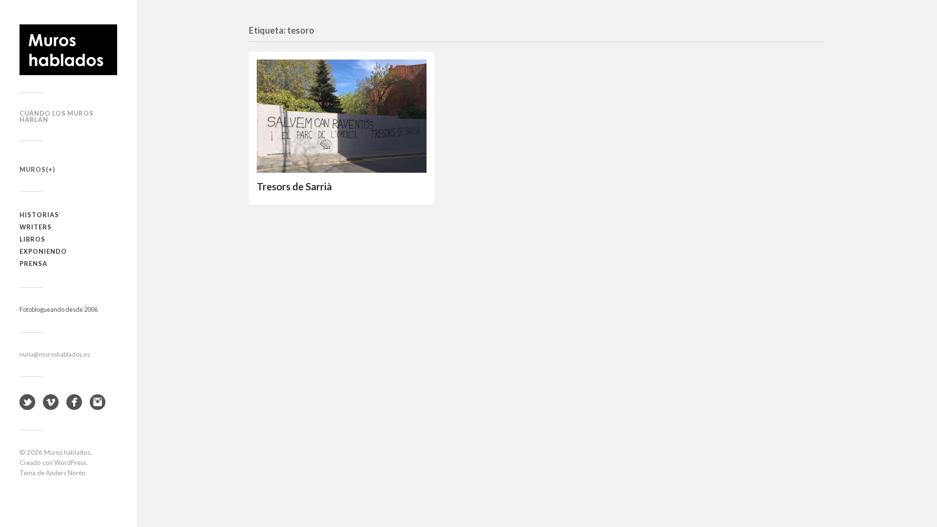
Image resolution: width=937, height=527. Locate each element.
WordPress (70, 462)
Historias (39, 215)
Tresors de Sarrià (294, 186)
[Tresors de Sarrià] (342, 116)
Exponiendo (43, 251)
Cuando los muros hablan (57, 116)
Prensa (33, 263)
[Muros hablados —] (68, 49)
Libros (32, 239)
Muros (33, 169)
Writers (36, 227)
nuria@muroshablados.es (55, 354)
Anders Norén (65, 473)
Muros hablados (67, 452)
